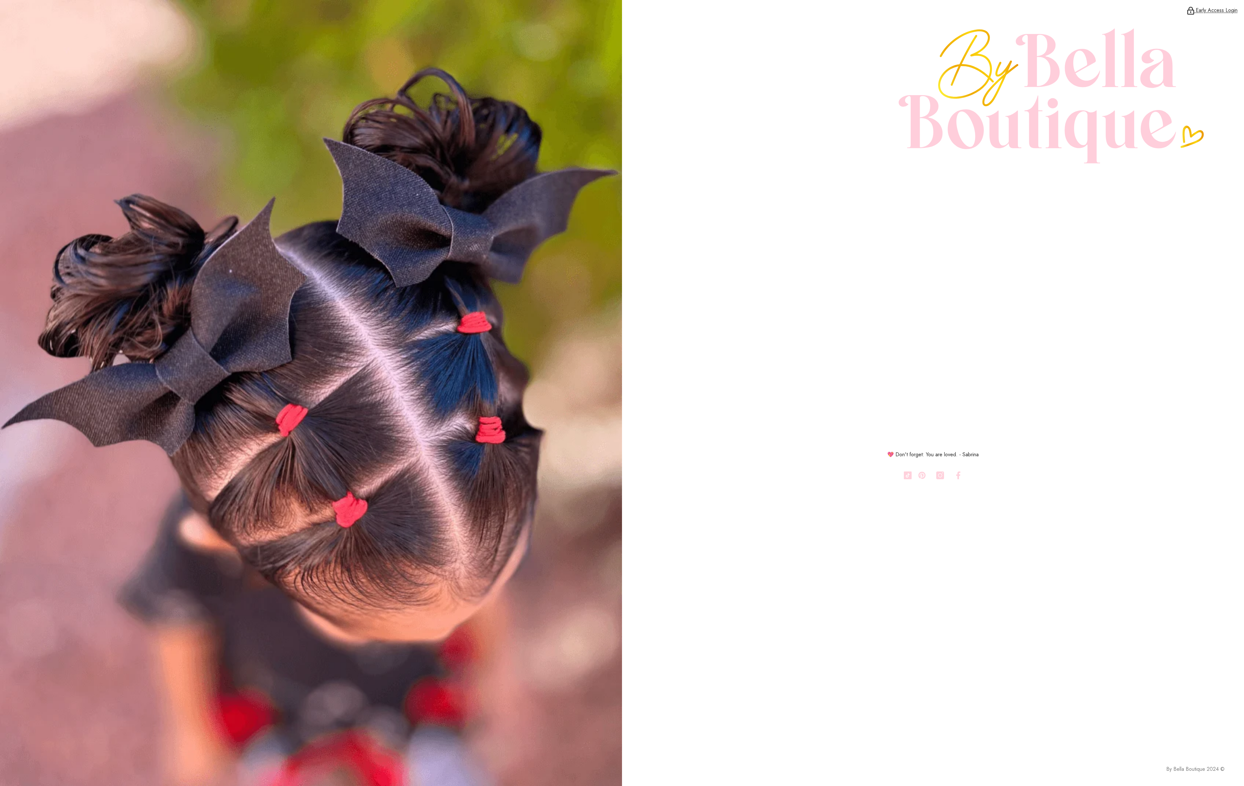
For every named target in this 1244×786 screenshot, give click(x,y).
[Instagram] (940, 475)
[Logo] (933, 91)
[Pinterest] (922, 475)
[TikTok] (908, 475)
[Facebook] (958, 475)
